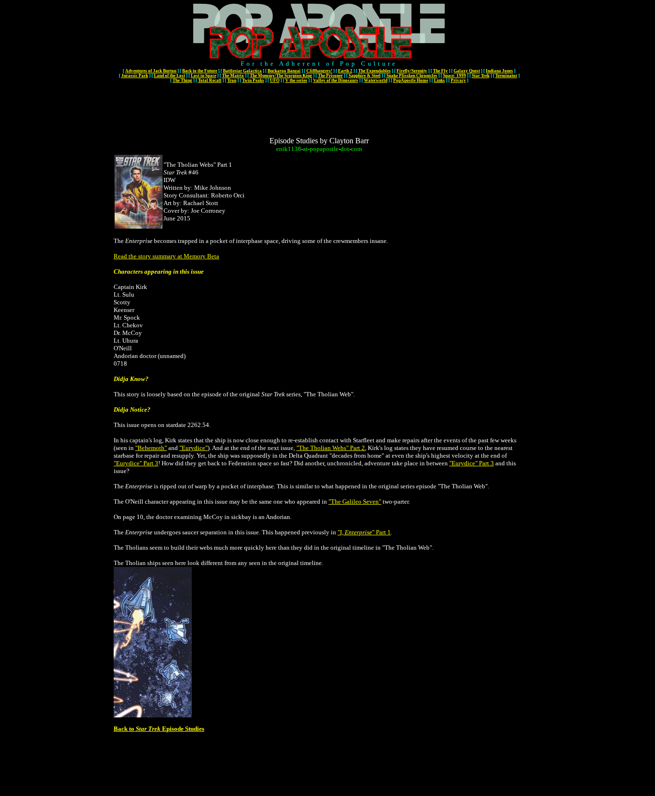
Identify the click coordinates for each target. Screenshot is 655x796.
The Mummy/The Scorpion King (281, 75)
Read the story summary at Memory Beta (166, 256)
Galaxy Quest (467, 71)
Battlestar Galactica (242, 71)
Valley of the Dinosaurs (335, 80)
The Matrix (233, 75)
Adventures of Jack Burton (150, 71)
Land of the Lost (169, 75)
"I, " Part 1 (364, 532)
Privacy (458, 80)
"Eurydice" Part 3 (136, 463)
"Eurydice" (193, 447)
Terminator (506, 75)
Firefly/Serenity (412, 71)
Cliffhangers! (319, 71)
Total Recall (210, 80)
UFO (275, 80)
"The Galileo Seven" (354, 501)
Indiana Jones (499, 71)
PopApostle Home (410, 80)
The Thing (182, 80)
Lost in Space (203, 75)
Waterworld (375, 80)
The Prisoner (330, 75)
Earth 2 (345, 71)
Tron (231, 80)
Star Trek (481, 75)
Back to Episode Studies (159, 728)
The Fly (440, 71)
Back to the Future (199, 71)
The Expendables (374, 71)
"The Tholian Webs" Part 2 (330, 447)
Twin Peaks (253, 80)
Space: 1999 (454, 75)
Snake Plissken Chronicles (411, 75)
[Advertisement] (319, 106)
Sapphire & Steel (365, 75)
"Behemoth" (151, 447)
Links (439, 80)
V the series (296, 80)
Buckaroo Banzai (284, 71)
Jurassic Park (134, 75)
